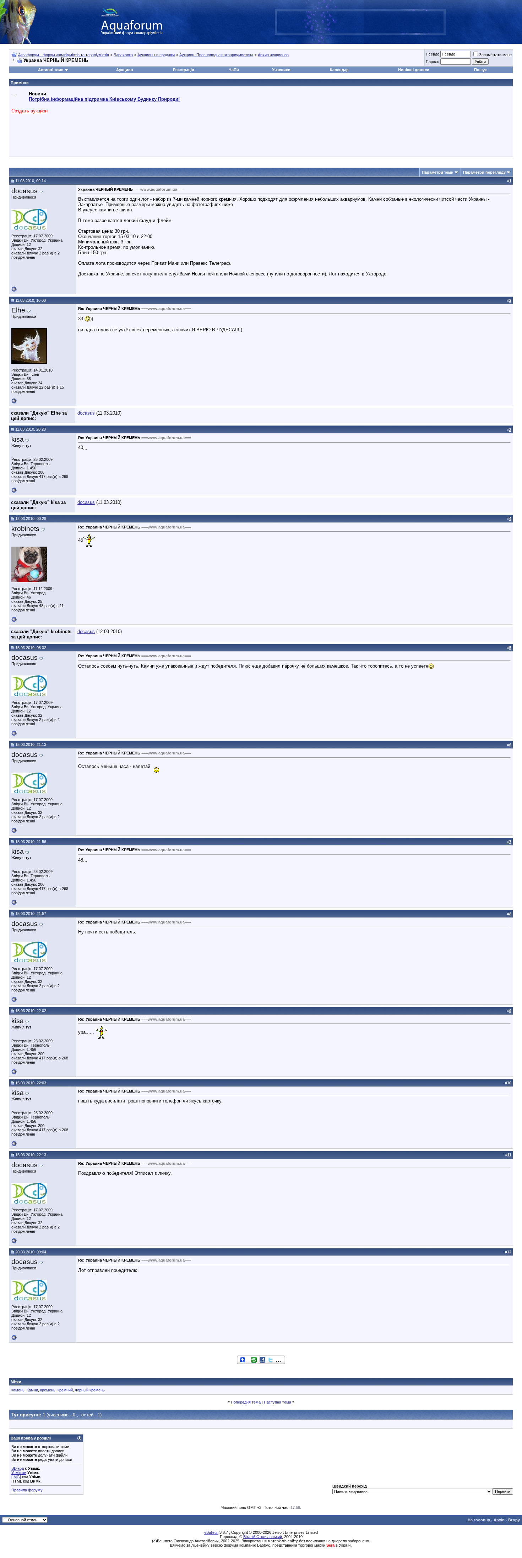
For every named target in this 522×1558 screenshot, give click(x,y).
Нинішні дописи (413, 70)
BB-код (17, 1468)
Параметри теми (437, 172)
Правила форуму (27, 1490)
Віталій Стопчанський (262, 1537)
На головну (479, 1520)
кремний (65, 1390)
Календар (339, 70)
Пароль (432, 61)
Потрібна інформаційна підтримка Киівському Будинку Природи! (104, 99)
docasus (86, 413)
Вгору (514, 1520)
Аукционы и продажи (156, 55)
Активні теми (51, 70)
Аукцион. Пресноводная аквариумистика (216, 55)
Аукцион (124, 70)
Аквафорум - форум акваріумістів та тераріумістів (63, 55)
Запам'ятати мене (495, 55)
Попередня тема (246, 1402)
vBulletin (211, 1532)
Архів (499, 1520)
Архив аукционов (273, 55)
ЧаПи (234, 70)
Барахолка (123, 55)
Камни (32, 1390)
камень (18, 1390)
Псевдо (432, 54)
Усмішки (18, 1472)
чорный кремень (90, 1390)
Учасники (281, 70)
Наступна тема (277, 1402)
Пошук (480, 70)
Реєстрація (183, 70)
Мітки (16, 1382)
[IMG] (16, 1477)
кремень (47, 1390)
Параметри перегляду (484, 172)
